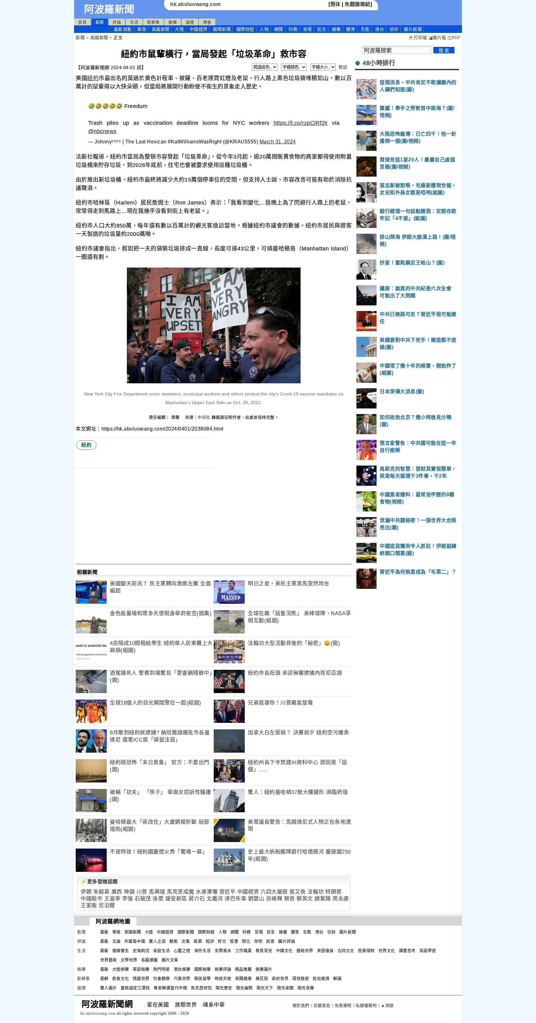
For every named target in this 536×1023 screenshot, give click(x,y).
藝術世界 (305, 950)
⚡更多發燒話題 (99, 881)
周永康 (341, 899)
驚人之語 (157, 941)
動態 (173, 941)
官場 (307, 29)
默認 (343, 67)
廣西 (116, 892)
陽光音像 (305, 987)
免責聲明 (343, 1005)
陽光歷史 (224, 987)
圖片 (413, 29)
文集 (185, 941)
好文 (222, 941)
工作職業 (243, 950)
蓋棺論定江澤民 (135, 987)
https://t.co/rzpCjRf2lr (301, 123)
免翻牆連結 (357, 4)
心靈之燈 (182, 950)
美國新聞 (161, 29)
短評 (210, 941)
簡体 (335, 4)
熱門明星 (161, 969)
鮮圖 (337, 978)
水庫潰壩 (206, 892)
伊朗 (86, 892)
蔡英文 (305, 899)
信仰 (394, 29)
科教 (292, 29)
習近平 (227, 892)
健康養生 (120, 950)
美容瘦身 (325, 950)
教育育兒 (264, 950)
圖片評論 (286, 941)
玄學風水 (223, 950)
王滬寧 (112, 899)
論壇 (190, 22)
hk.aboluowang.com (195, 4)
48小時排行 (379, 63)
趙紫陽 (323, 899)
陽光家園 (285, 987)
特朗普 (333, 892)
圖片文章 (170, 960)
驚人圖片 (108, 987)
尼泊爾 (107, 905)
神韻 (129, 892)
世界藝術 (108, 960)
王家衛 (89, 905)
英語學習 (427, 950)
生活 (134, 22)
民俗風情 (321, 978)
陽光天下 (265, 987)
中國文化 (284, 950)
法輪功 (315, 892)
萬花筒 (262, 978)
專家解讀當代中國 (170, 987)
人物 (264, 29)
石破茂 (143, 899)
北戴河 (215, 899)
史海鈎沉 (141, 950)
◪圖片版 (437, 37)
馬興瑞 (157, 892)
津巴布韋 (235, 899)
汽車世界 (182, 978)
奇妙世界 (280, 978)
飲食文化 (120, 978)
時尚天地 (223, 978)
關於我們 (301, 1005)
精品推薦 (243, 969)
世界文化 (386, 950)
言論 (116, 941)
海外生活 (202, 950)
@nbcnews (102, 131)
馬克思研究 (201, 987)
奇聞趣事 (243, 978)
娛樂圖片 (264, 969)
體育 (350, 29)
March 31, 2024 (278, 141)
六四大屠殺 (274, 892)
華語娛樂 (141, 969)
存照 (258, 941)
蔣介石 (197, 899)
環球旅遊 (300, 978)
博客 (207, 22)
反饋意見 (322, 1005)
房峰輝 (274, 899)
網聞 (278, 29)
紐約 (93, 78)
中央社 (204, 417)
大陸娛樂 (120, 969)
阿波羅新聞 (109, 9)
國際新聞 (222, 29)
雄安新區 (176, 899)
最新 (123, 29)
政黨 (198, 941)
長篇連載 (149, 960)
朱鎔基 (101, 892)
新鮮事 (153, 22)
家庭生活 (161, 950)
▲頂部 (387, 1005)
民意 (270, 941)
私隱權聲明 (366, 1005)
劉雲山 (256, 899)
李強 (127, 899)
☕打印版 (417, 37)
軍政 (141, 29)
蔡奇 (289, 899)
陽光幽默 (244, 987)
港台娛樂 (182, 969)
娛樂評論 (223, 969)
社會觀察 (161, 978)
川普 (141, 892)
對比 (246, 941)
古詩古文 (345, 950)
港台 (379, 29)
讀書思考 (407, 950)
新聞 (100, 22)
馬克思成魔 (180, 892)
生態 (365, 29)
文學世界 (129, 960)
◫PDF (454, 37)
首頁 (82, 22)
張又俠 (297, 892)
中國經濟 (199, 29)
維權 (336, 29)
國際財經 (245, 29)
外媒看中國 (134, 941)
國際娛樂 (202, 969)
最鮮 (104, 978)
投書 (234, 941)
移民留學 (202, 978)
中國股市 (91, 899)
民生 (321, 29)
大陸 (179, 29)
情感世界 (141, 978)
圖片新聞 (347, 932)
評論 (117, 22)
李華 (176, 417)
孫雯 (158, 899)
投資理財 (366, 950)
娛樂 (172, 22)
